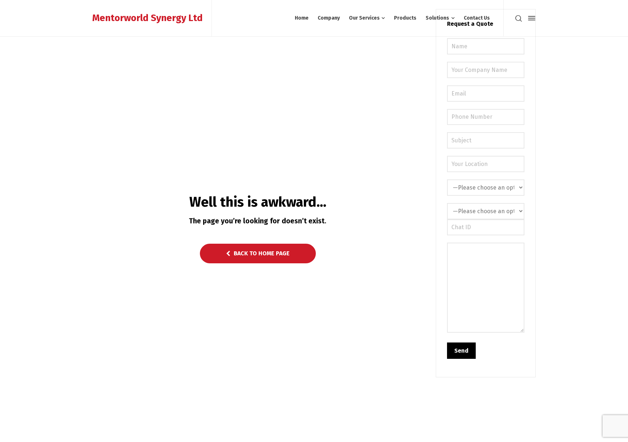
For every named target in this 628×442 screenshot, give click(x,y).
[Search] (518, 18)
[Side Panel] (530, 18)
